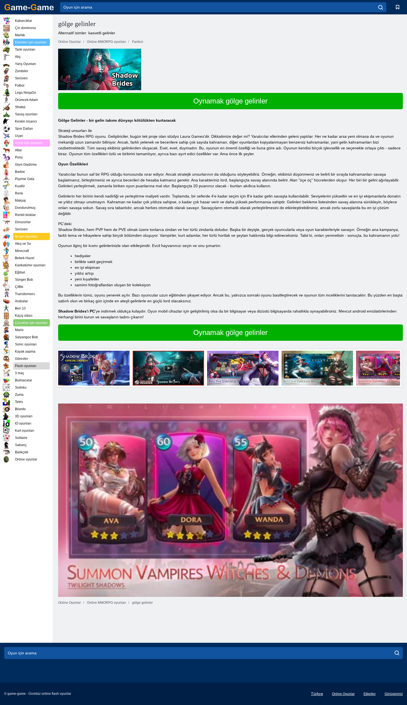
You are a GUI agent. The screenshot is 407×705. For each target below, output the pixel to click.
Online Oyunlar (343, 694)
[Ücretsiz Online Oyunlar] (29, 7)
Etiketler (370, 694)
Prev (65, 368)
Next (395, 368)
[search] (381, 7)
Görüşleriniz (394, 694)
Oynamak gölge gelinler (230, 101)
